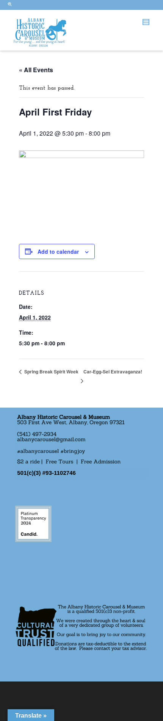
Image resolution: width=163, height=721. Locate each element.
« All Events (36, 69)
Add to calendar (58, 251)
